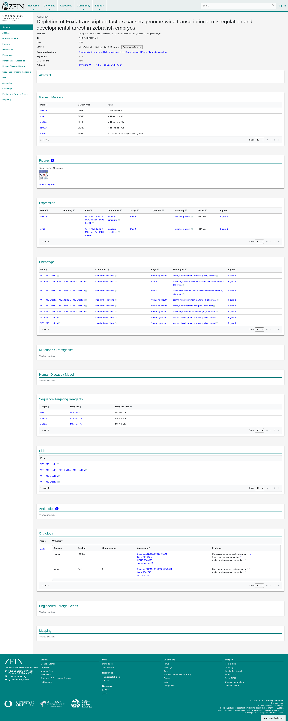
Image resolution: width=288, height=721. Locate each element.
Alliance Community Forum (176, 674)
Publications (46, 682)
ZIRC (104, 680)
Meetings (168, 667)
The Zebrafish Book (111, 677)
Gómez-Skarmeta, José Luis (153, 52)
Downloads (107, 664)
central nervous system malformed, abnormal (194, 300)
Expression (46, 667)
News (166, 664)
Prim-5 (133, 216)
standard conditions (104, 275)
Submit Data (108, 667)
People (167, 678)
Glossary (229, 667)
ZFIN (104, 693)
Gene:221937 (143, 557)
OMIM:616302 (144, 563)
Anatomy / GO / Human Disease (56, 678)
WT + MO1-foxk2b (49, 323)
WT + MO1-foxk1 (48, 275)
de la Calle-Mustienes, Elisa (111, 52)
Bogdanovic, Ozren (88, 52)
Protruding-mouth (158, 275)
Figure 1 (224, 216)
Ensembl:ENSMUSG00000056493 (153, 569)
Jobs (166, 671)
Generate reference (132, 47)
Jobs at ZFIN (231, 685)
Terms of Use (277, 703)
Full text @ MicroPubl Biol (108, 65)
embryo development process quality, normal (194, 275)
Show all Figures (47, 184)
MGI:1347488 (143, 575)
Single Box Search (233, 671)
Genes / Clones (48, 664)
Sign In (282, 5)
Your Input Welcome (273, 718)
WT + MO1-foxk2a (49, 317)
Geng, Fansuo (132, 52)
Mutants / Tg (47, 671)
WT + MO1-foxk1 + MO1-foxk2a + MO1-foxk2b (95, 219)
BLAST (105, 690)
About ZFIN (230, 674)
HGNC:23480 (143, 560)
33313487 (84, 65)
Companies (169, 685)
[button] (47, 210)
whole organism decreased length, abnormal (194, 311)
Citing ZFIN (230, 678)
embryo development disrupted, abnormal (193, 305)
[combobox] (238, 6)
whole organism (182, 216)
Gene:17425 (143, 572)
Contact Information (234, 682)
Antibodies (46, 674)
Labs (166, 682)
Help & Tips (230, 664)
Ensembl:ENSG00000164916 (151, 554)
